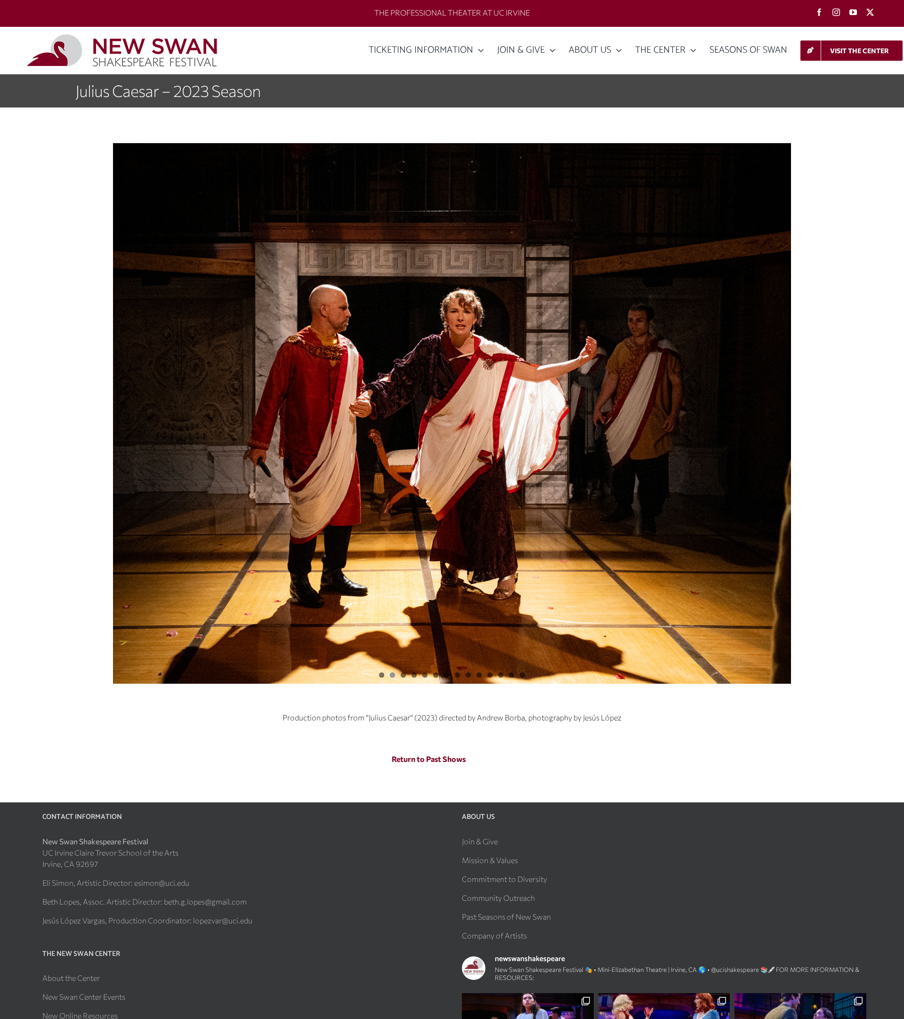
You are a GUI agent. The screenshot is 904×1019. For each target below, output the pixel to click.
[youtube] (853, 12)
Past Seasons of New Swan (506, 916)
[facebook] (819, 12)
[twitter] (870, 12)
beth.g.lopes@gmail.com (205, 901)
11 (489, 675)
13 (511, 675)
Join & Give (480, 841)
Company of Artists (494, 935)
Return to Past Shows (429, 758)
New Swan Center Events (83, 996)
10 (479, 675)
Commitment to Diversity (504, 878)
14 (522, 675)
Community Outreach (498, 897)
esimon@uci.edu (161, 882)
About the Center (71, 977)
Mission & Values (490, 860)
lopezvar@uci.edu (222, 920)
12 (500, 675)
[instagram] (836, 12)
